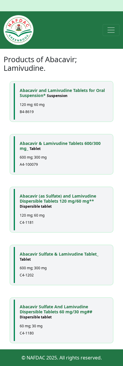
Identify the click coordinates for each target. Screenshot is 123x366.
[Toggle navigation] (111, 30)
